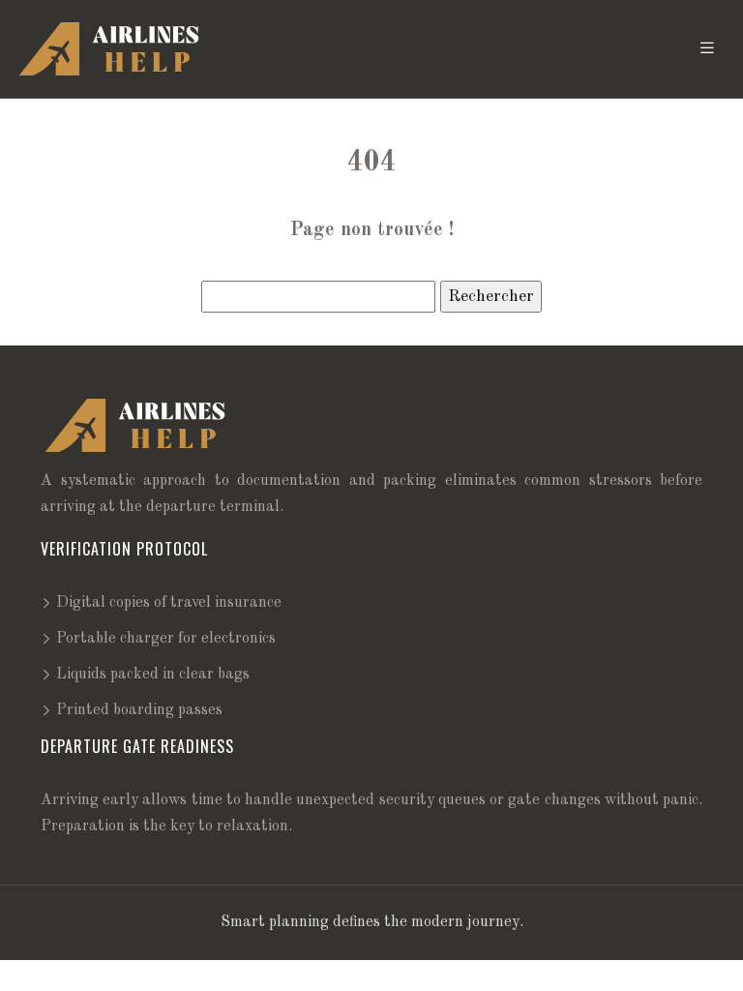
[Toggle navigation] (707, 49)
